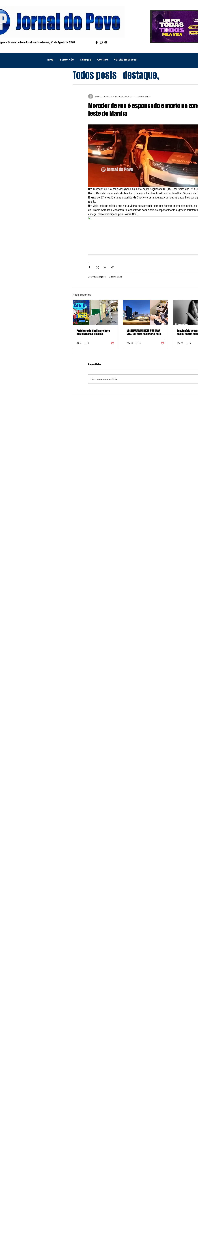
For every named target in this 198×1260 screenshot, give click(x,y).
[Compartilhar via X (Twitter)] (97, 267)
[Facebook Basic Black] (96, 42)
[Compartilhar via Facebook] (89, 267)
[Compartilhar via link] (112, 267)
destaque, (141, 75)
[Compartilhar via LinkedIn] (104, 267)
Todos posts (95, 75)
